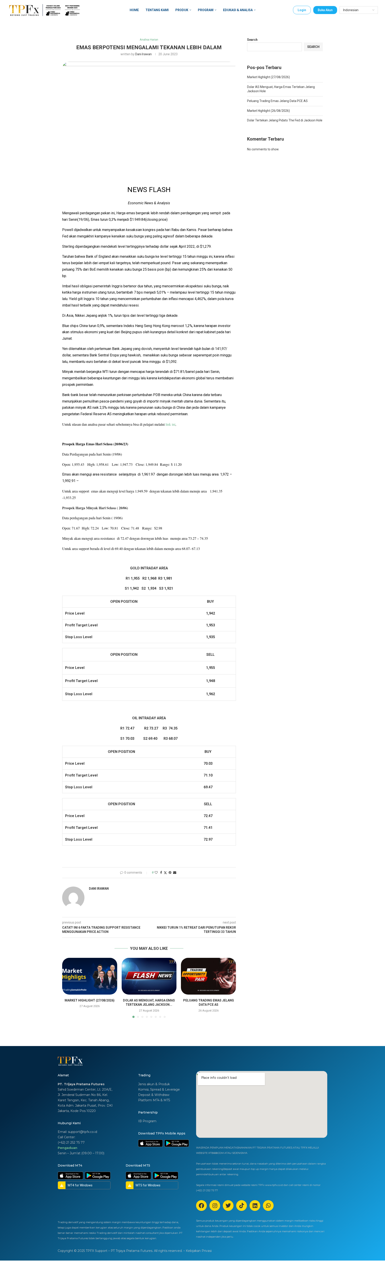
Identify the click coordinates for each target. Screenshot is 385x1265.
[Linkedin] (255, 1205)
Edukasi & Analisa (238, 10)
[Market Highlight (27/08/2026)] (89, 976)
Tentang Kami (157, 10)
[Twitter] (228, 1205)
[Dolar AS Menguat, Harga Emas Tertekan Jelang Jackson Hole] (149, 976)
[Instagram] (214, 1205)
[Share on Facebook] (161, 872)
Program (205, 10)
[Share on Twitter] (165, 873)
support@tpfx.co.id (82, 1132)
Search (252, 39)
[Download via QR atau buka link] (150, 1143)
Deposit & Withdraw (153, 1095)
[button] (68, 987)
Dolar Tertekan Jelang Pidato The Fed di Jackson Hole (284, 120)
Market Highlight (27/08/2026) (90, 1000)
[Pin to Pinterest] (170, 872)
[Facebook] (201, 1205)
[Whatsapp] (268, 1205)
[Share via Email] (174, 872)
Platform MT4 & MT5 (154, 1100)
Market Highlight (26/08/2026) (268, 110)
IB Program (147, 1121)
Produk (181, 10)
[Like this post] (156, 872)
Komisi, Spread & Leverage (159, 1089)
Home (134, 10)
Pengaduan (67, 1148)
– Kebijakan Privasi (197, 1251)
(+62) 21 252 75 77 (71, 1142)
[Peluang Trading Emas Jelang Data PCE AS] (208, 976)
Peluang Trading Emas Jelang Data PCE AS (277, 101)
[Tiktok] (241, 1205)
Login (302, 10)
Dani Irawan (143, 54)
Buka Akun (325, 10)
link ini (170, 424)
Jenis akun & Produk (154, 1084)
